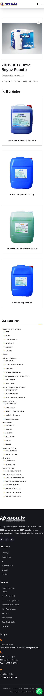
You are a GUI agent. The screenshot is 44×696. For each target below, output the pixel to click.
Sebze (7, 332)
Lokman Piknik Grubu (13, 496)
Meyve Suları (10, 465)
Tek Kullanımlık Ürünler (14, 411)
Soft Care (8, 368)
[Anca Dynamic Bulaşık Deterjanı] (22, 226)
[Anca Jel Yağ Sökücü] (22, 280)
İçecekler (6, 458)
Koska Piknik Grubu (12, 489)
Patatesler (9, 343)
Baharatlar (10, 425)
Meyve (7, 336)
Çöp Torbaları (10, 404)
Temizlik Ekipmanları (13, 415)
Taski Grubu (9, 384)
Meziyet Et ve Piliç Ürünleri (15, 397)
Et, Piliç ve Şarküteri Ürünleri (14, 387)
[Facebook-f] (7, 540)
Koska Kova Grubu (12, 485)
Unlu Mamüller (11, 339)
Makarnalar (10, 437)
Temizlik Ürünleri (12, 419)
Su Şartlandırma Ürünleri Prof (17, 376)
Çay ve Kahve (10, 461)
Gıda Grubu (7, 423)
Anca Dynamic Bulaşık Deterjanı (22, 248)
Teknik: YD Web (28, 692)
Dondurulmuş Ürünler (12, 329)
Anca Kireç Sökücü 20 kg (22, 194)
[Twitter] (2, 540)
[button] (38, 22)
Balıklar (8, 351)
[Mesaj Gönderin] (1, 670)
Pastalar (8, 347)
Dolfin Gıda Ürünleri (13, 471)
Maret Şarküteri (11, 394)
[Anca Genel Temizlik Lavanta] (22, 118)
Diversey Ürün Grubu (11, 358)
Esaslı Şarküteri (11, 390)
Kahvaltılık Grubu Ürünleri (15, 481)
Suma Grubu (10, 380)
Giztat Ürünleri (11, 451)
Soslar (8, 440)
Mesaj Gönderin (6, 674)
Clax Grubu (9, 361)
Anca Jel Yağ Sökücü (22, 303)
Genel (5, 355)
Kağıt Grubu (33, 81)
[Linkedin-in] (12, 540)
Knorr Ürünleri (11, 454)
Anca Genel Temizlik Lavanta (22, 140)
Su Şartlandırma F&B (13, 372)
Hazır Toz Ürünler (10, 448)
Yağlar (8, 444)
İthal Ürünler (8, 468)
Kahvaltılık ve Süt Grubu (12, 475)
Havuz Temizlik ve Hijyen (14, 365)
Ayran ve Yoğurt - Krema (14, 477)
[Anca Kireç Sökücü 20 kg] (22, 172)
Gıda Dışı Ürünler (20, 81)
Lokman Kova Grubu (13, 492)
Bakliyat (8, 429)
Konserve (8, 433)
